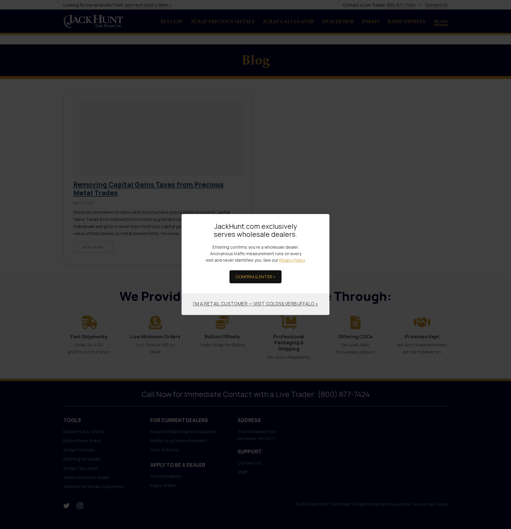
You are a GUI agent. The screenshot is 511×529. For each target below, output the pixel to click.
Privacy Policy (292, 260)
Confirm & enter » (255, 277)
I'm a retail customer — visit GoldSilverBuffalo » (255, 304)
